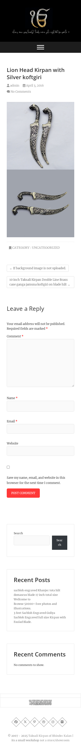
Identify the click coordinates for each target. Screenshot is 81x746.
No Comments (21, 92)
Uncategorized (46, 248)
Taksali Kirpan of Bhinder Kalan (50, 735)
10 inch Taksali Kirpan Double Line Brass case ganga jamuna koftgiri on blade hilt (39, 282)
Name (12, 398)
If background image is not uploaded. (37, 268)
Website (12, 443)
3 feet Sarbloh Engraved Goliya (34, 613)
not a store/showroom (55, 740)
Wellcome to (22, 599)
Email (12, 421)
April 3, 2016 (34, 85)
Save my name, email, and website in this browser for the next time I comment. (36, 480)
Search (18, 533)
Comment (15, 336)
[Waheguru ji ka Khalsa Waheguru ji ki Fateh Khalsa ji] (40, 702)
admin (14, 85)
